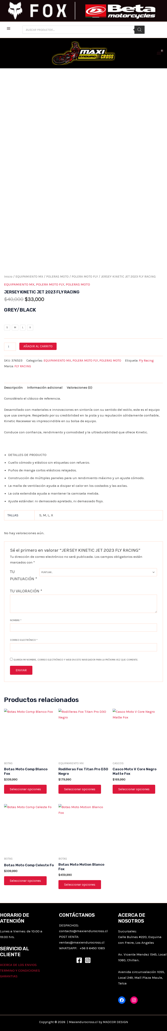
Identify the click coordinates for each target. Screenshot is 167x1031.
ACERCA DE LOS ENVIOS (18, 965)
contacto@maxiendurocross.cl (83, 931)
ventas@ (66, 942)
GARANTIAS (9, 976)
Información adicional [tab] (45, 387)
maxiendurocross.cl (88, 942)
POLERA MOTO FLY (85, 276)
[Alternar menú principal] (8, 28)
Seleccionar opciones (25, 789)
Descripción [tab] (13, 387)
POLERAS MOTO (57, 276)
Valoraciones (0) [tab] (79, 387)
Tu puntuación (23, 575)
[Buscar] (139, 30)
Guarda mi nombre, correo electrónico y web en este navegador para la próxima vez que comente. (75, 659)
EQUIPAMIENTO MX (29, 276)
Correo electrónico (23, 640)
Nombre (15, 620)
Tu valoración (26, 591)
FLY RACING (22, 366)
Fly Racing (146, 360)
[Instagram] (88, 960)
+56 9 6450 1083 (92, 948)
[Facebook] (79, 960)
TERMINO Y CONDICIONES (20, 970)
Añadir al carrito (38, 346)
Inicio (8, 276)
